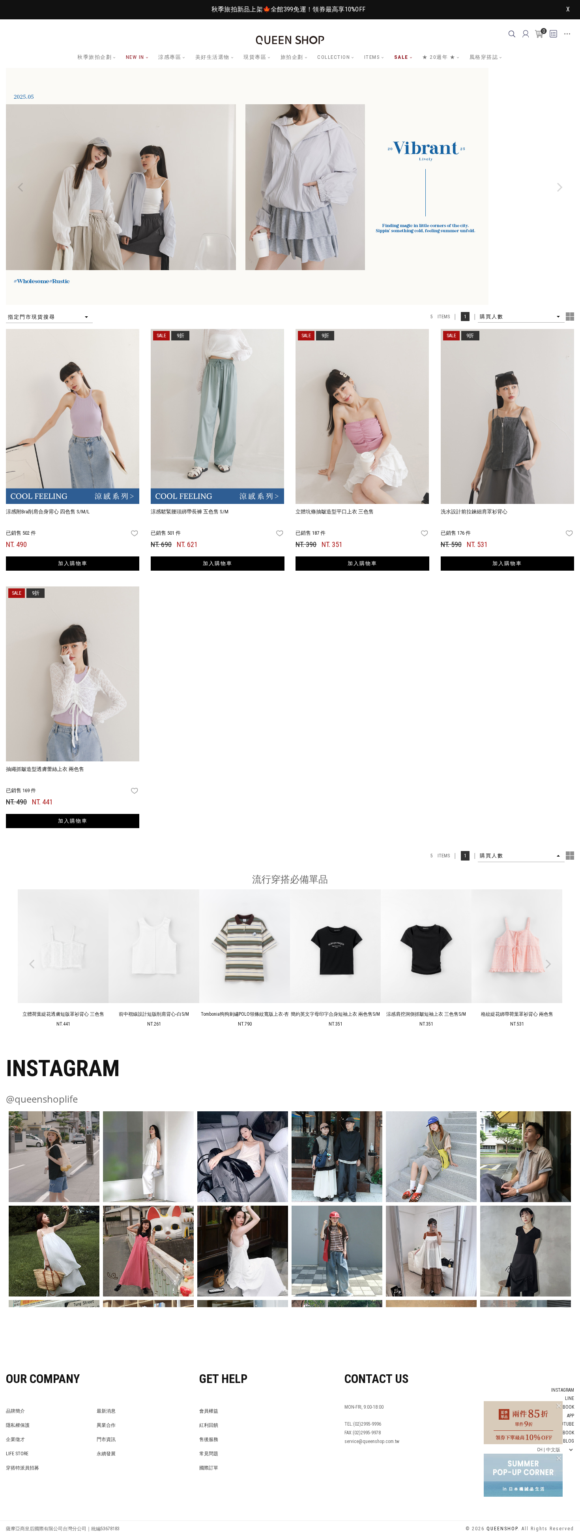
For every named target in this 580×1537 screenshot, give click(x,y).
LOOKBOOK (563, 1433)
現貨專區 (254, 57)
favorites (135, 533)
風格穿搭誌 (484, 57)
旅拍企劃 (292, 57)
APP (570, 1416)
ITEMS (372, 57)
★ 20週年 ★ (438, 57)
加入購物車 (73, 563)
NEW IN (135, 57)
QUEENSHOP (502, 1528)
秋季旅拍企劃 (94, 57)
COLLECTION (333, 57)
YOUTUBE (564, 1424)
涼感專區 (169, 57)
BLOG (568, 1441)
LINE (569, 1398)
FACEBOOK (564, 1407)
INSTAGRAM (562, 1390)
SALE (401, 57)
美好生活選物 (212, 57)
